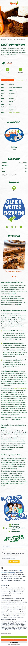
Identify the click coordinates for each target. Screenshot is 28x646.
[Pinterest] (12, 227)
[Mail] (21, 227)
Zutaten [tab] (7, 80)
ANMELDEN (14, 562)
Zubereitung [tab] (20, 80)
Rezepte (10, 39)
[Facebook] (7, 227)
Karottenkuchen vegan (19, 39)
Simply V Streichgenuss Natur (21, 388)
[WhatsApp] (16, 227)
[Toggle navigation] (26, 1)
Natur (14, 148)
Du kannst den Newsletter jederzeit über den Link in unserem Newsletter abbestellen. (12, 558)
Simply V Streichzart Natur (14, 112)
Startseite (3, 39)
